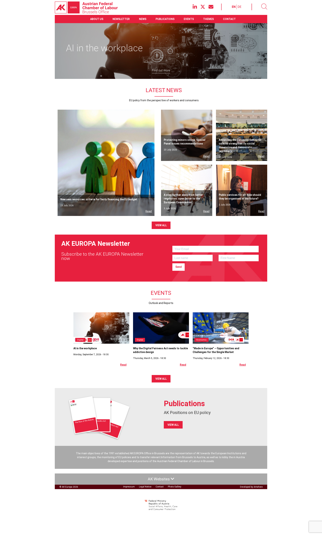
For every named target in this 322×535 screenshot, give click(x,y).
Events (189, 19)
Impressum (129, 486)
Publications (165, 19)
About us (96, 19)
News (142, 19)
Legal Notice (145, 486)
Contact (229, 19)
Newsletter (121, 19)
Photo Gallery (174, 486)
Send (178, 266)
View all (161, 225)
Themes (208, 19)
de (239, 7)
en (234, 7)
